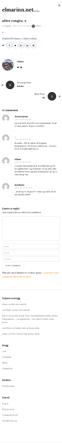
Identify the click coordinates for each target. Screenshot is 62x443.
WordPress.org (9, 420)
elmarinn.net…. (20, 9)
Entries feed (8, 409)
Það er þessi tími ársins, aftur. (25, 334)
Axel (4, 351)
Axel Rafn (6, 310)
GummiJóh (7, 368)
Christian (6, 357)
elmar (38, 26)
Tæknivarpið (8, 386)
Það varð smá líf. (19, 304)
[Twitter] (18, 67)
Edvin (4, 362)
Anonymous (21, 116)
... (15, 136)
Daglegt (7, 26)
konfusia (19, 185)
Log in (5, 403)
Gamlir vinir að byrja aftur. (27, 328)
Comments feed (9, 415)
